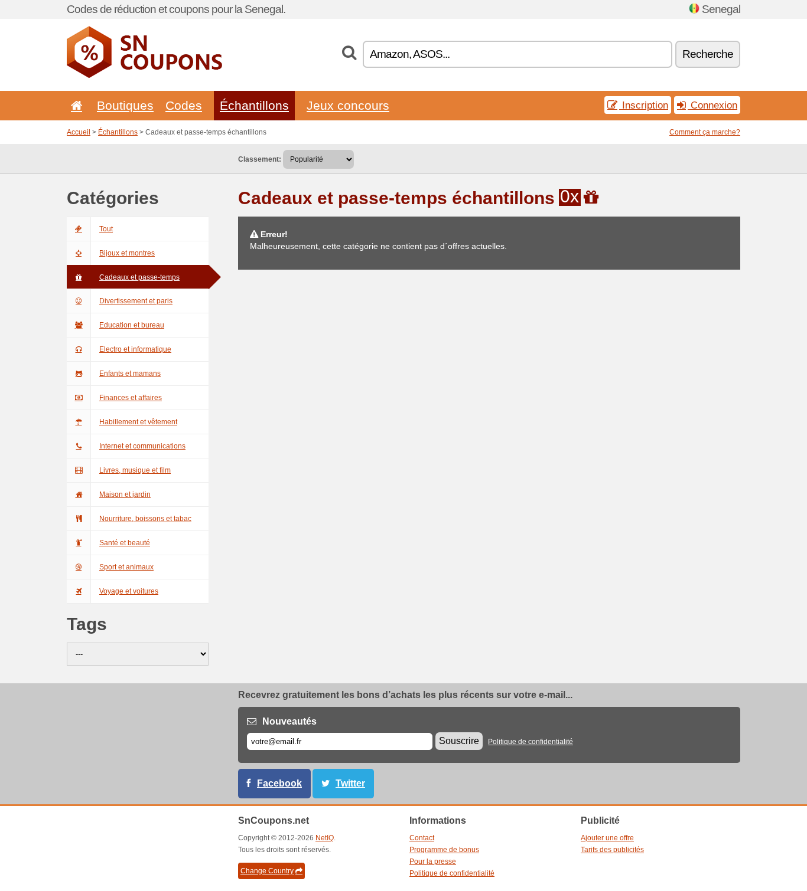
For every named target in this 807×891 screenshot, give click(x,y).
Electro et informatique (135, 349)
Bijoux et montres (127, 253)
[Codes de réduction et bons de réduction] (144, 75)
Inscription (643, 105)
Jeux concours (348, 105)
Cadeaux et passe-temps (139, 277)
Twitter (350, 783)
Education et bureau (131, 325)
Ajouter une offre (607, 838)
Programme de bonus (444, 850)
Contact (421, 838)
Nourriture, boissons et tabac (145, 519)
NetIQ (324, 838)
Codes (183, 105)
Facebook (279, 783)
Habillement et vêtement (138, 422)
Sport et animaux (126, 567)
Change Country (267, 871)
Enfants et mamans (130, 373)
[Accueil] (74, 105)
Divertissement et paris (136, 301)
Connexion (712, 105)
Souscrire (459, 741)
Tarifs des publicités (612, 850)
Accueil (78, 132)
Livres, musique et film (135, 470)
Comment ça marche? (704, 132)
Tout (106, 229)
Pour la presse (432, 861)
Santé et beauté (124, 543)
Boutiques (125, 105)
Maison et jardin (125, 494)
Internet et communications (142, 446)
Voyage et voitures (128, 591)
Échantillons (254, 105)
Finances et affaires (130, 398)
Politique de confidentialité (530, 742)
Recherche (707, 54)
